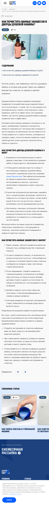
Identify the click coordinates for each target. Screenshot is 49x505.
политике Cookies (15, 494)
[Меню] (5, 3)
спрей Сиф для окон (14, 176)
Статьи (27, 478)
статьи (4, 9)
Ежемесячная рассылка (12, 451)
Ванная (12, 9)
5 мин (16, 397)
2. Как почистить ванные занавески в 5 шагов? (20, 75)
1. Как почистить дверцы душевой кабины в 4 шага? (22, 70)
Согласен (9, 500)
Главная (6, 478)
